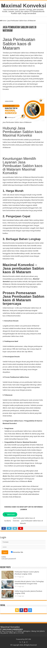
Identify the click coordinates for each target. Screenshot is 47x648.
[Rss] (17, 610)
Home (4, 20)
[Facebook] (21, 610)
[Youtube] (26, 610)
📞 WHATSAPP (10, 514)
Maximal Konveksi (23, 5)
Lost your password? (9, 559)
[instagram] (30, 610)
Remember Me (18, 552)
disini (33, 466)
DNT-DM (28, 639)
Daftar (4, 557)
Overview (16, 521)
